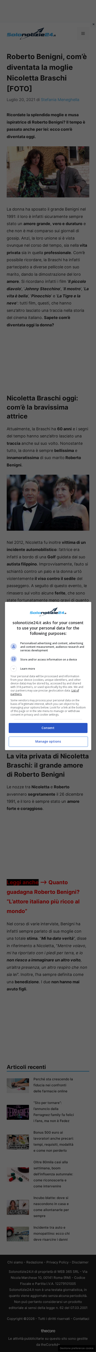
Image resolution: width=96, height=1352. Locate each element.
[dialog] (48, 676)
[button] (48, 669)
